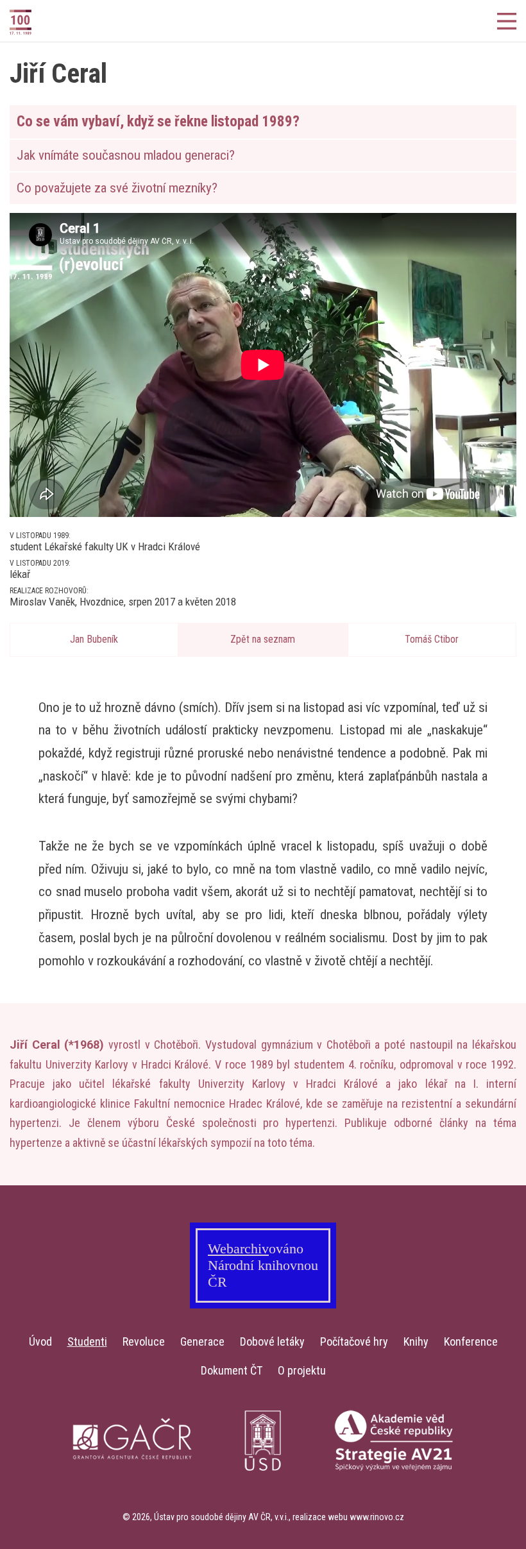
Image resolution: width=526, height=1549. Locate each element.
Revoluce (144, 1341)
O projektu (302, 1370)
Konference (471, 1341)
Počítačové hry (354, 1341)
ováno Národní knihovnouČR (263, 1265)
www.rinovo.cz (377, 1517)
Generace (202, 1341)
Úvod (40, 1341)
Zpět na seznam (262, 639)
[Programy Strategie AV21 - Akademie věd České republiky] (394, 1485)
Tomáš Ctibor (432, 639)
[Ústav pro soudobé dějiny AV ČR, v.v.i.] (263, 1485)
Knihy (415, 1341)
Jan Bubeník (94, 639)
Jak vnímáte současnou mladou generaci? (126, 155)
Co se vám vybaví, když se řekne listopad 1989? (158, 121)
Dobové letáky (272, 1341)
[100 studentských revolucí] (45, 22)
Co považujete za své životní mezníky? (117, 188)
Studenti (87, 1341)
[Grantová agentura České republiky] (132, 1485)
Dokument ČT (231, 1370)
